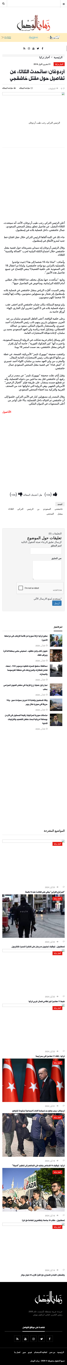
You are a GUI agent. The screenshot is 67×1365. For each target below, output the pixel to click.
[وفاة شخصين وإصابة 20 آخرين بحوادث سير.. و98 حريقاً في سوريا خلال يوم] (56, 710)
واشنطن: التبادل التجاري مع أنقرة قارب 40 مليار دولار (43, 1275)
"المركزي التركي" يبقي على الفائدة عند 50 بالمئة (45, 892)
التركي (20, 508)
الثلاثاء (11, 508)
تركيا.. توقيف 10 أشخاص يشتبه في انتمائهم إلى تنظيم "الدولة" (38, 1165)
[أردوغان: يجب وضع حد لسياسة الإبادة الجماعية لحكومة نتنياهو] (33, 1101)
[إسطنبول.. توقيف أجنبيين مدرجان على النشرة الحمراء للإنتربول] (33, 936)
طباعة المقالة (7, 88)
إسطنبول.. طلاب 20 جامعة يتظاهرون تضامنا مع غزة (43, 1220)
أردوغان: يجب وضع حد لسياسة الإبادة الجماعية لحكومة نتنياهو (38, 1111)
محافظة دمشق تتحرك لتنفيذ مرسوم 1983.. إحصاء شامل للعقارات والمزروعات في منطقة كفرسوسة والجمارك (26, 670)
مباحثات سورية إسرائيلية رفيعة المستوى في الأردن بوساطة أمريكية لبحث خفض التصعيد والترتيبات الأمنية (26, 719)
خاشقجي (59, 508)
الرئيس (30, 508)
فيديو (30, 1352)
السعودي (47, 508)
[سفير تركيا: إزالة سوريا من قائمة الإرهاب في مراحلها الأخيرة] (56, 645)
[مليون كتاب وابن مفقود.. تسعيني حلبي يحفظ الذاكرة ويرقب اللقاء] (56, 660)
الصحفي (50, 513)
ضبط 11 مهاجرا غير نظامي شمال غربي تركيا (47, 1001)
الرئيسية (58, 57)
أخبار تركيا (44, 57)
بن (38, 508)
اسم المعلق (56, 545)
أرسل (57, 603)
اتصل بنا (17, 1352)
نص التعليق (56, 558)
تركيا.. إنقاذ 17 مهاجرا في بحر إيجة (50, 1056)
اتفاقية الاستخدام (40, 1352)
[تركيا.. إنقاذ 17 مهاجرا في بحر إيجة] (33, 1005)
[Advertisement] (33, 184)
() (48, 493)
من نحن (52, 1352)
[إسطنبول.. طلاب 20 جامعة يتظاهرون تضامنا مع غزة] (33, 1210)
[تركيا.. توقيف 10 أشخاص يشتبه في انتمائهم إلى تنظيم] (33, 1155)
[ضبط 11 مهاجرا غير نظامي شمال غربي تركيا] (33, 951)
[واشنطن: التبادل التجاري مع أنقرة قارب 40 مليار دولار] (33, 1224)
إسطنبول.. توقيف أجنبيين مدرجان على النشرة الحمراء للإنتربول (38, 947)
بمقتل (60, 513)
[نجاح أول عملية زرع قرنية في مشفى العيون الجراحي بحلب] (56, 695)
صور (24, 1352)
